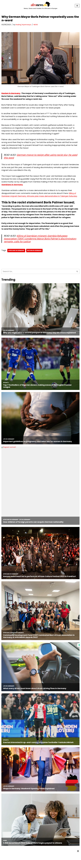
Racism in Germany (10, 93)
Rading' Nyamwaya (23, 24)
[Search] (77, 271)
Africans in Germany (16, 250)
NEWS (35, 24)
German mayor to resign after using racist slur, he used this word (40, 156)
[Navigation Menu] (77, 5)
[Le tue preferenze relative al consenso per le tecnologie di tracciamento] (79, 645)
